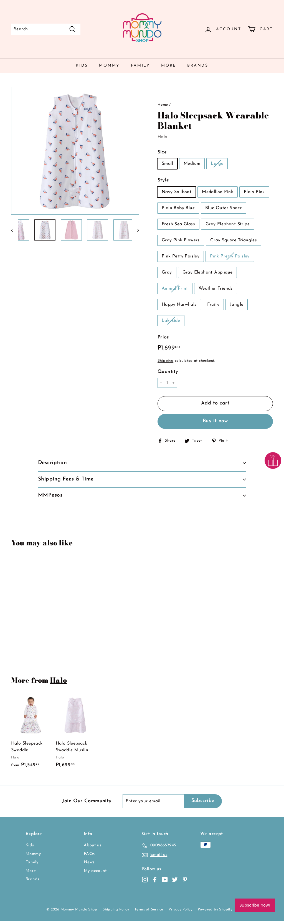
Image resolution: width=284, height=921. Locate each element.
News (89, 862)
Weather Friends (216, 288)
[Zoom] (75, 150)
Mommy (109, 66)
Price (163, 337)
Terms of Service (149, 909)
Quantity (168, 371)
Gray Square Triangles (233, 240)
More (168, 66)
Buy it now (215, 421)
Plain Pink (254, 192)
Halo (163, 137)
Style (163, 180)
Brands (197, 66)
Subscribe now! (255, 905)
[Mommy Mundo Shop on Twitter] (175, 880)
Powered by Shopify (215, 909)
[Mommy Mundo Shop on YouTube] (165, 880)
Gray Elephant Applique (207, 272)
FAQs (89, 854)
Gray (167, 272)
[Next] (135, 230)
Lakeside (171, 320)
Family (140, 66)
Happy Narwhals (179, 304)
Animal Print (175, 288)
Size (162, 152)
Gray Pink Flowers (181, 240)
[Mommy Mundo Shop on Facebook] (155, 880)
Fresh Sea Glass (178, 224)
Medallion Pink (217, 192)
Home (163, 105)
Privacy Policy (180, 909)
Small (167, 163)
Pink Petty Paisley (180, 256)
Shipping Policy (116, 909)
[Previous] (14, 230)
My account (95, 871)
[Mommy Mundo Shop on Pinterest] (185, 880)
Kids (82, 66)
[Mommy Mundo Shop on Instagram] (145, 880)
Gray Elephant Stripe (228, 224)
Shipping (165, 361)
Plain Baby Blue (178, 208)
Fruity (213, 304)
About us (92, 845)
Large (217, 163)
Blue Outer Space (223, 208)
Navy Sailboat (176, 192)
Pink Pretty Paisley (230, 256)
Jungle (236, 304)
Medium (192, 163)
